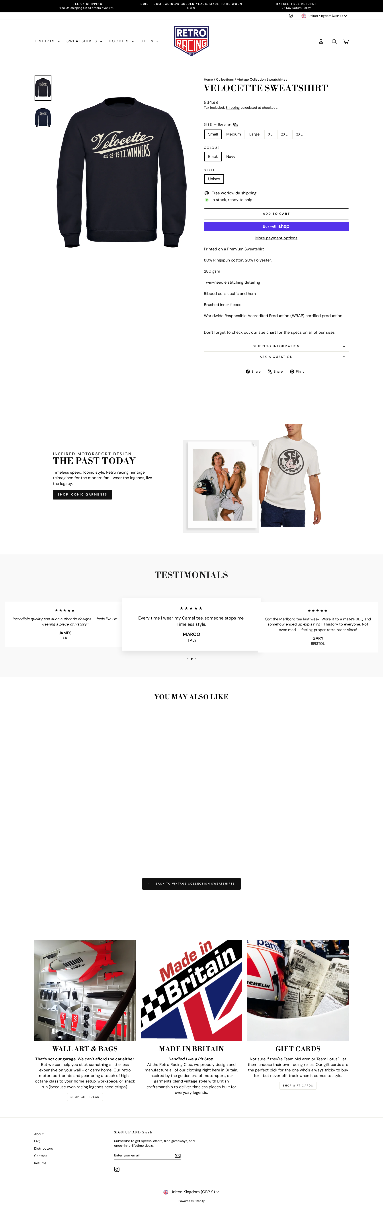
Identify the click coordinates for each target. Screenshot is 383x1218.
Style (210, 170)
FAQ (37, 1141)
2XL (284, 134)
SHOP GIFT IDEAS (85, 1097)
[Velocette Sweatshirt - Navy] (74, 841)
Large (254, 134)
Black (213, 156)
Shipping (233, 107)
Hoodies (120, 41)
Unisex (214, 179)
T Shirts (46, 41)
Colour (212, 148)
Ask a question (276, 357)
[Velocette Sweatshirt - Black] (68, 841)
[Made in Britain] (191, 990)
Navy (230, 156)
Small (213, 134)
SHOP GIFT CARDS (298, 1085)
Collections (225, 79)
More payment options (276, 238)
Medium (233, 134)
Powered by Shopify (191, 1201)
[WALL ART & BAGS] (85, 990)
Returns (40, 1163)
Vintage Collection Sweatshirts (261, 79)
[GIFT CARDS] (298, 990)
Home (208, 79)
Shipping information (276, 346)
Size (218, 124)
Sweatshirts (82, 41)
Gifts (148, 41)
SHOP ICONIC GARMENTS (82, 494)
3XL (299, 134)
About (39, 1134)
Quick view (71, 819)
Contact (40, 1156)
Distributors (43, 1148)
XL (270, 134)
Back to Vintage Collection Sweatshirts (194, 883)
